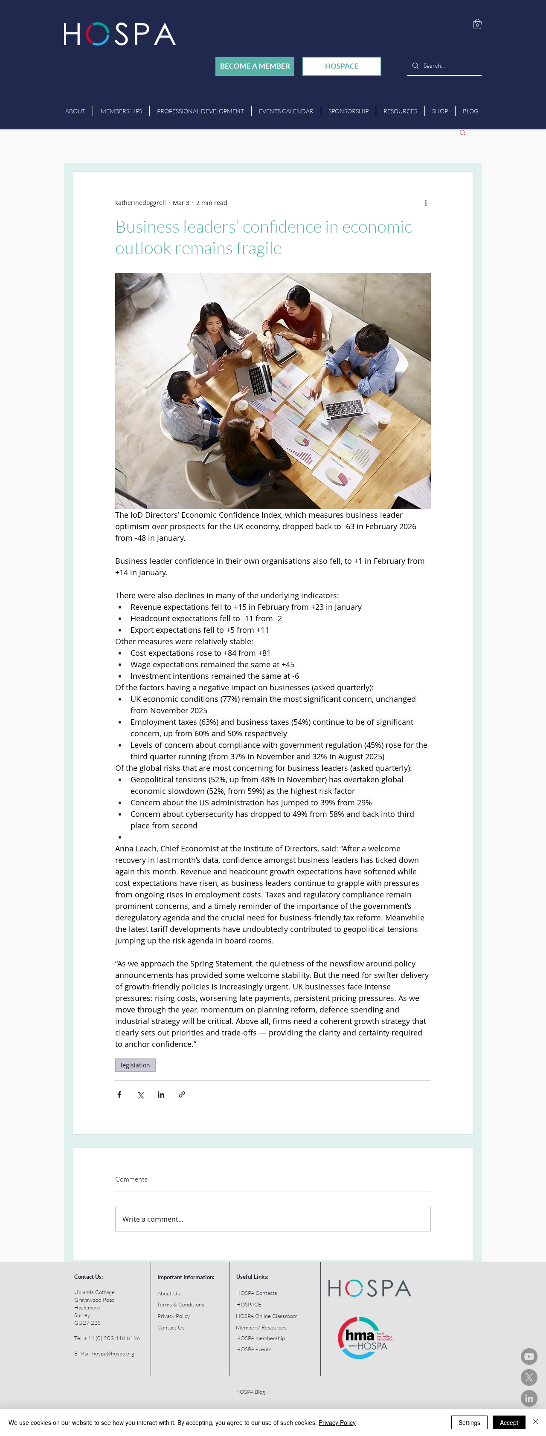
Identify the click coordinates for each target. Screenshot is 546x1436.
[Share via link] (182, 1094)
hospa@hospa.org (113, 1353)
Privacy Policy (337, 1422)
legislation (135, 1065)
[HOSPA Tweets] (529, 1377)
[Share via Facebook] (119, 1094)
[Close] (536, 1422)
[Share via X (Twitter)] (140, 1094)
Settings (469, 1422)
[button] (477, 24)
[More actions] (426, 203)
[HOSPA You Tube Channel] (529, 1356)
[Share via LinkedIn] (161, 1094)
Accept (509, 1422)
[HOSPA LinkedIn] (529, 1398)
